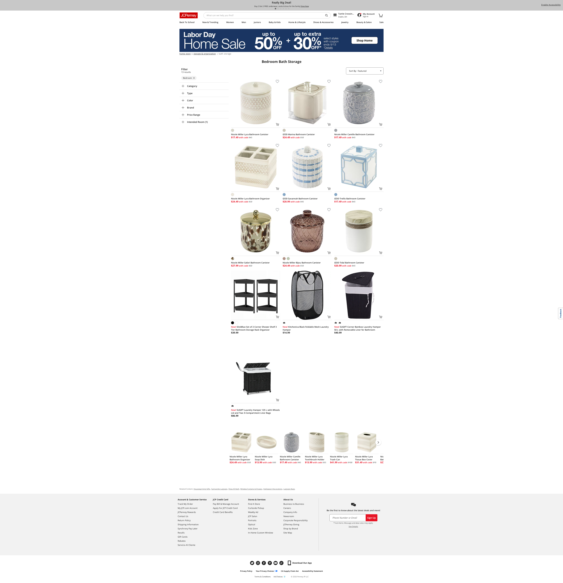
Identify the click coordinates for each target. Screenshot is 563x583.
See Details (353, 526)
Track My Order (185, 504)
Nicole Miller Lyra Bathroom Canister (249, 134)
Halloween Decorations (272, 489)
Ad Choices (278, 576)
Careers (287, 508)
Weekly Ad (253, 512)
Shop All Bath (233, 489)
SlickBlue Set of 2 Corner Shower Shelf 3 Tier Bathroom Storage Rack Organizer (254, 328)
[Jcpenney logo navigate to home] (188, 15)
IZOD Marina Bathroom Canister (299, 134)
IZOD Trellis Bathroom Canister (349, 198)
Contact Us (183, 516)
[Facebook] (264, 563)
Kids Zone (253, 528)
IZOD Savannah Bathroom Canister (300, 198)
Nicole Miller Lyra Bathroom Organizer (250, 198)
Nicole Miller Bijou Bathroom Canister (302, 262)
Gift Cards (183, 536)
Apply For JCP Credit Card (225, 508)
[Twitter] (252, 563)
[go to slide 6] (288, 8)
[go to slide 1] (275, 8)
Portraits (252, 520)
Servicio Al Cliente (186, 545)
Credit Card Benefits (223, 512)
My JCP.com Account (187, 508)
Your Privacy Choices (265, 571)
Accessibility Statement (312, 571)
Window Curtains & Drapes (251, 489)
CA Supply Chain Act (290, 571)
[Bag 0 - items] (381, 15)
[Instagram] (258, 563)
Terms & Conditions (263, 576)
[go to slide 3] (281, 8)
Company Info (290, 512)
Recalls (181, 532)
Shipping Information (188, 524)
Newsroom (288, 516)
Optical (251, 524)
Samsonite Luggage (219, 489)
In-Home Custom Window (260, 532)
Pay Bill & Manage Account (226, 504)
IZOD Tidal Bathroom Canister (349, 262)
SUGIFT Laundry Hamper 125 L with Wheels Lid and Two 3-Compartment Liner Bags (255, 411)
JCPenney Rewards (187, 512)
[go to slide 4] (283, 8)
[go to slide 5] (286, 8)
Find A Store (254, 504)
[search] (328, 15)
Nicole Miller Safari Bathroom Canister (250, 262)
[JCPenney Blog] (282, 563)
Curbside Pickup (256, 508)
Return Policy (184, 520)
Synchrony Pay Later (187, 528)
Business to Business (293, 504)
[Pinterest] (270, 563)
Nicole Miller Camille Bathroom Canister (354, 134)
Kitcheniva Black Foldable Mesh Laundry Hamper (306, 328)
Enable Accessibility (551, 4)
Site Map (287, 532)
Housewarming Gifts (202, 489)
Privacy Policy (246, 571)
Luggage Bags (289, 489)
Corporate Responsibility (295, 520)
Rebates (182, 540)
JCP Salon (252, 516)
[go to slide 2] (278, 8)
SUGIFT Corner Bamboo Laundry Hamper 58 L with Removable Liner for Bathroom (357, 328)
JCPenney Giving (291, 524)
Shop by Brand (290, 528)
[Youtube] (276, 563)
